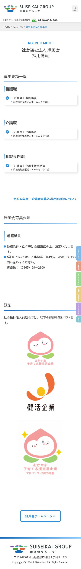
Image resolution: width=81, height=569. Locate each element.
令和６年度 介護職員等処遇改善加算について (45, 198)
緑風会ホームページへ (40, 516)
